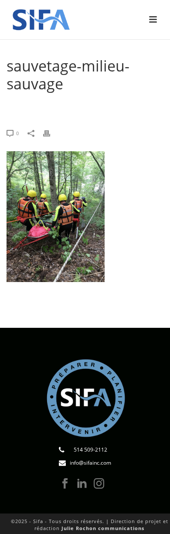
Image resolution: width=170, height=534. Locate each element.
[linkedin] (82, 484)
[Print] (51, 133)
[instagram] (99, 484)
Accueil (28, 106)
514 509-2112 (90, 449)
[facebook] (65, 484)
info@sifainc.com (90, 462)
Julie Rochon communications (102, 528)
